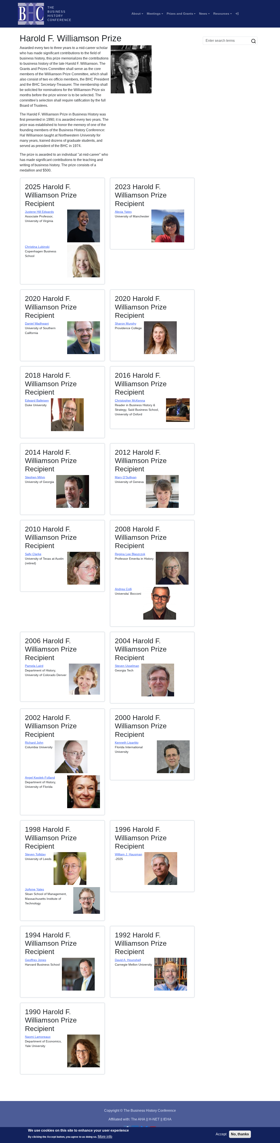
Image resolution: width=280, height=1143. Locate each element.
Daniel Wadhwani (37, 323)
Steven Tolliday (35, 854)
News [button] (203, 13)
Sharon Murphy (125, 323)
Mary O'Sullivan (125, 477)
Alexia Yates (123, 211)
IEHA (167, 1119)
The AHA (138, 1119)
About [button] (136, 13)
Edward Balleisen (37, 400)
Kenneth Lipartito (126, 742)
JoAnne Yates (34, 889)
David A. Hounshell (128, 960)
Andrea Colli (123, 589)
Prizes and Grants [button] (180, 13)
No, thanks (240, 1134)
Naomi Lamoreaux (38, 1036)
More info (105, 1136)
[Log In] (237, 14)
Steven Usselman (127, 666)
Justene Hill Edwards (39, 211)
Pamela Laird (34, 666)
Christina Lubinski (37, 246)
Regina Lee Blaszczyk (130, 554)
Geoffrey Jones (35, 960)
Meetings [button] (154, 13)
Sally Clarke (33, 554)
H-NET (154, 1119)
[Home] (32, 14)
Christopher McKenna (130, 400)
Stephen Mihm (35, 477)
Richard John (34, 742)
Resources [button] (221, 13)
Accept (221, 1134)
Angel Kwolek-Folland (40, 777)
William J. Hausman (128, 854)
